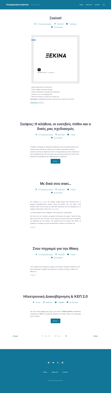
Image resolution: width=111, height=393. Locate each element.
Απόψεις (61, 302)
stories (73, 134)
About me (89, 4)
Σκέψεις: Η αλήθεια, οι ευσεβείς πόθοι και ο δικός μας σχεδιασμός (55, 126)
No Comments (58, 27)
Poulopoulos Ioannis (45, 24)
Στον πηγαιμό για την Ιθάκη (55, 248)
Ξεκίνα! (55, 18)
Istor (39, 302)
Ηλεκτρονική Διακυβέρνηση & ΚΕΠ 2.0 (55, 296)
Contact (97, 4)
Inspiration (73, 24)
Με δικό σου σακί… (55, 183)
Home (81, 4)
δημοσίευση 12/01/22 (37, 102)
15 (66, 336)
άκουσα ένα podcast (47, 311)
